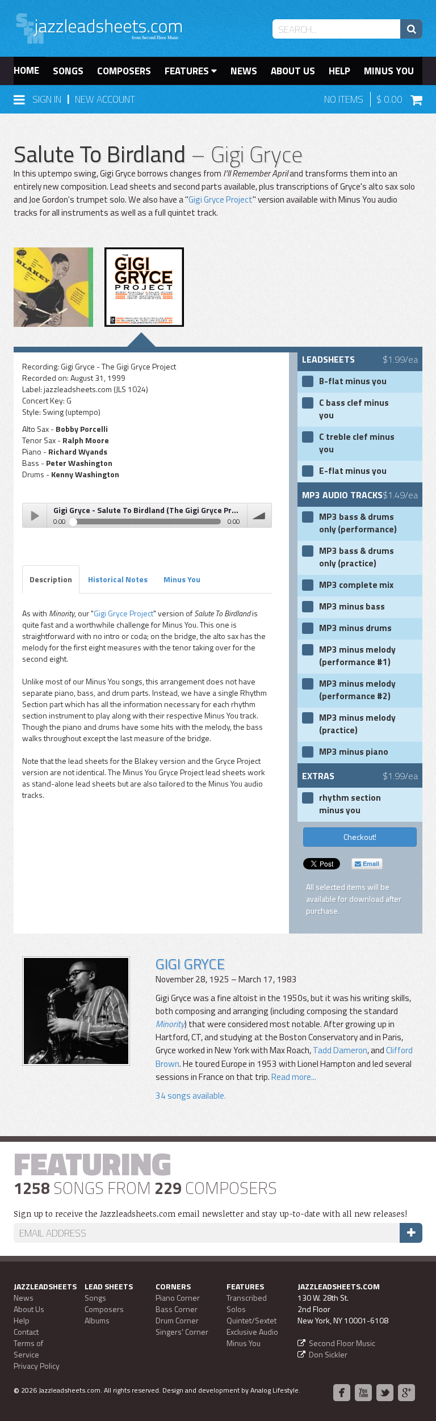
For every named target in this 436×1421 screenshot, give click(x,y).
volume (259, 515)
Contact (26, 1332)
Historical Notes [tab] (118, 579)
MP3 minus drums (355, 628)
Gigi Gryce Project (220, 199)
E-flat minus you (353, 471)
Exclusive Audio (252, 1332)
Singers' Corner (182, 1332)
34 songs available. (191, 1095)
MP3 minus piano (353, 752)
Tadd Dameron (340, 1050)
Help (339, 71)
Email (370, 863)
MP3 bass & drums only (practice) (356, 557)
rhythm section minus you (350, 804)
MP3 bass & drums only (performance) (358, 523)
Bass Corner (177, 1309)
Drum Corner (177, 1320)
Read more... (293, 1076)
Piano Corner (178, 1298)
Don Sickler (328, 1354)
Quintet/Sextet (251, 1320)
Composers (124, 71)
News (243, 71)
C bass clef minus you (354, 409)
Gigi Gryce (190, 964)
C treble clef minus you (357, 443)
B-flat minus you (353, 381)
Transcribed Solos (247, 1303)
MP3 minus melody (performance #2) (357, 690)
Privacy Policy (37, 1366)
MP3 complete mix (356, 585)
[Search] (411, 29)
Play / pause (35, 515)
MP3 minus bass (352, 606)
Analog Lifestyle (274, 1390)
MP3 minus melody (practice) (357, 724)
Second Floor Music (342, 1343)
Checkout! (359, 837)
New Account (105, 99)
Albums (97, 1320)
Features (188, 71)
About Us (293, 71)
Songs (68, 71)
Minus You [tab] (182, 579)
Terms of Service (28, 1348)
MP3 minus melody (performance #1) (357, 656)
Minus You (389, 71)
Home (26, 70)
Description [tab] (51, 579)
